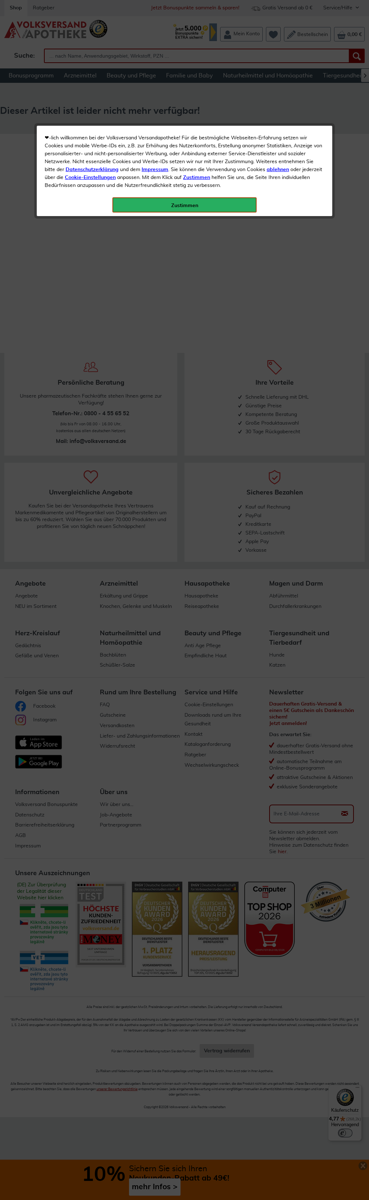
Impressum (155, 169)
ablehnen (278, 169)
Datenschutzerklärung (92, 169)
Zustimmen (196, 177)
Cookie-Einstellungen (90, 177)
